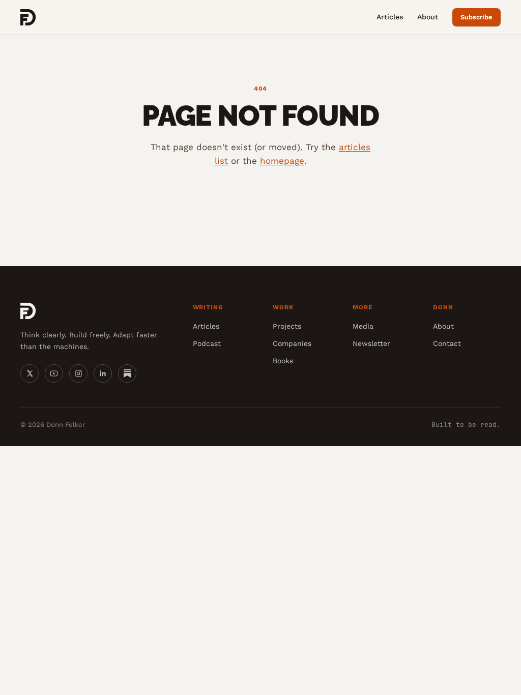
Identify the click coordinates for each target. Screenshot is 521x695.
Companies (292, 343)
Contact (447, 343)
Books (283, 361)
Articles (390, 17)
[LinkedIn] (103, 373)
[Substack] (127, 373)
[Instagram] (78, 373)
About (427, 17)
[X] (29, 373)
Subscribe (476, 17)
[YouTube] (54, 373)
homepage (282, 161)
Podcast (207, 343)
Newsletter (371, 343)
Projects (287, 326)
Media (363, 326)
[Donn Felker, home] (28, 17)
